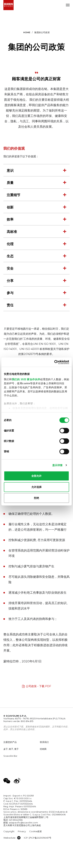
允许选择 (36, 486)
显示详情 (57, 465)
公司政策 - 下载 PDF (38, 686)
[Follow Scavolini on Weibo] (17, 780)
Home (26, 32)
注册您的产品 (10, 742)
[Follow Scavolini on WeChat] (6, 780)
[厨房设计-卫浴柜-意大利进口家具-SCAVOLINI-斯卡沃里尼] (8, 5)
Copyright (8, 831)
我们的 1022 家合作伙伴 (26, 379)
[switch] (64, 430)
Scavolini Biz (10, 756)
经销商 (43, 749)
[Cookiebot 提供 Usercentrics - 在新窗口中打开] (54, 362)
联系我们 (44, 742)
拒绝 (36, 497)
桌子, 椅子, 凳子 (11, 749)
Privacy (22, 831)
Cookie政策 (35, 831)
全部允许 (36, 475)
